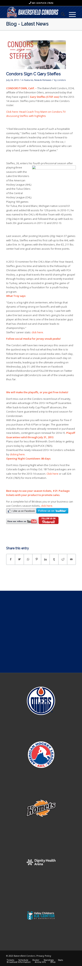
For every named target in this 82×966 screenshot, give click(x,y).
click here (37, 332)
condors (61, 80)
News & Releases (42, 80)
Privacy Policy (43, 955)
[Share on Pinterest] (36, 559)
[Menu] (70, 14)
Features (28, 80)
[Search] (61, 14)
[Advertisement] (41, 632)
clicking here (17, 454)
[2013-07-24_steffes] (36, 54)
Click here (52, 473)
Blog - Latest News (27, 24)
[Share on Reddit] (63, 559)
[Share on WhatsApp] (28, 559)
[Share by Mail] (71, 559)
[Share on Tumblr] (54, 559)
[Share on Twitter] (19, 559)
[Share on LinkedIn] (45, 559)
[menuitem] (61, 14)
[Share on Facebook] (10, 559)
